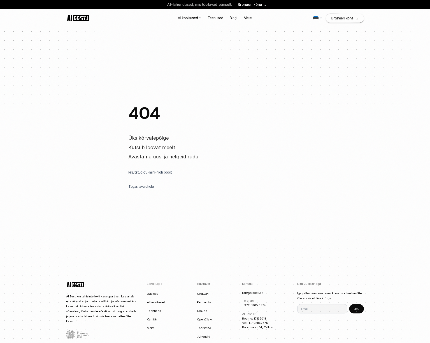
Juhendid (203, 336)
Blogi (233, 18)
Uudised (152, 293)
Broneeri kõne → (252, 4)
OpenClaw (204, 319)
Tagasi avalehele (141, 186)
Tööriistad (204, 328)
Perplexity (204, 302)
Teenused (215, 18)
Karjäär (152, 319)
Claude (202, 311)
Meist (248, 18)
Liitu (356, 309)
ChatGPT (203, 293)
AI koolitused (188, 18)
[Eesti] (317, 18)
